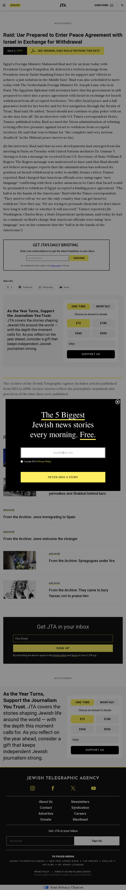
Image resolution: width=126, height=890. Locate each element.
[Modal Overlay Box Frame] (63, 445)
